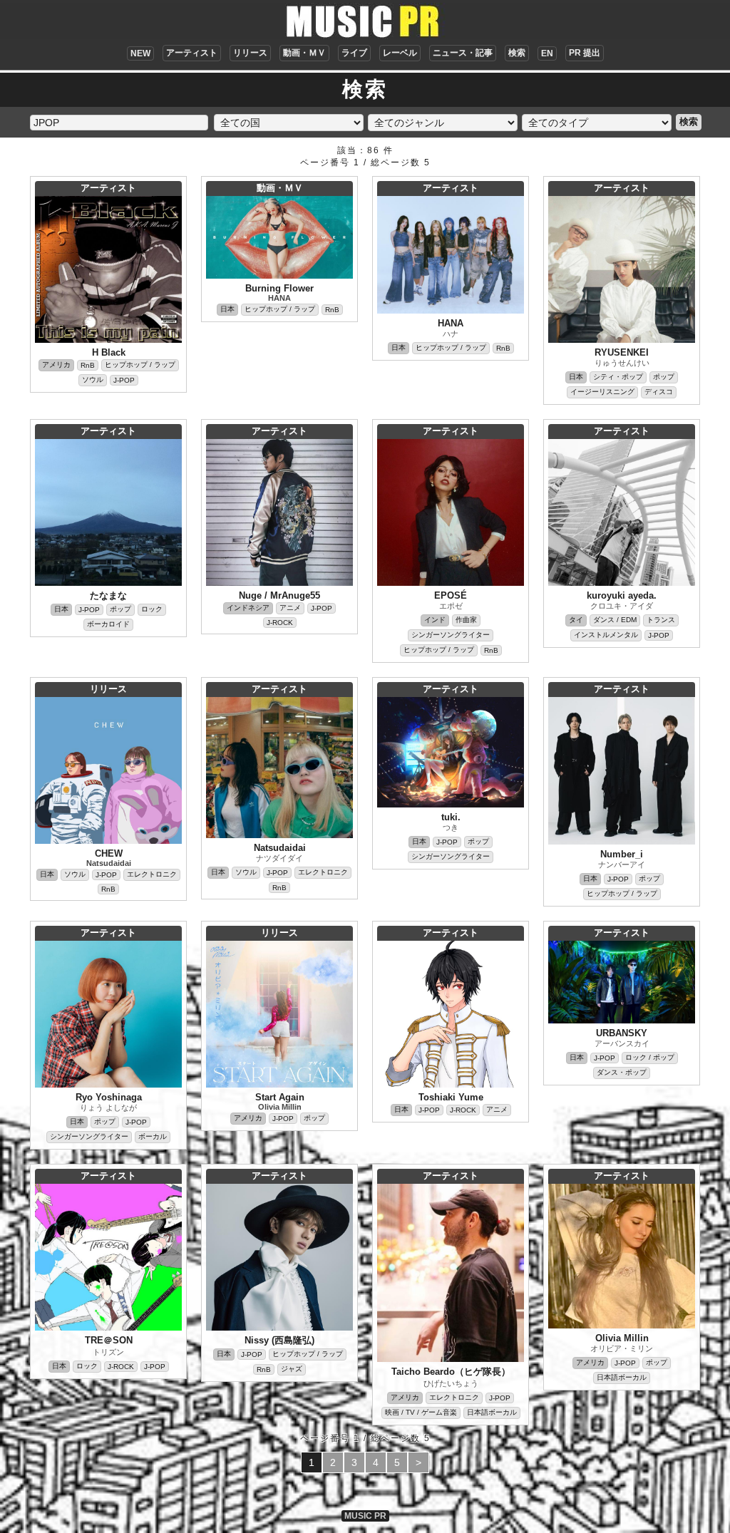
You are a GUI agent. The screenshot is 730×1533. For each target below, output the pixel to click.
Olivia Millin (280, 1107)
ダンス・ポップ (622, 1072)
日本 (227, 309)
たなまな (108, 595)
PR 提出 (584, 53)
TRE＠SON (109, 1340)
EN (547, 53)
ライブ (354, 53)
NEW (140, 53)
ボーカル (152, 1136)
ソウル (92, 379)
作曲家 (466, 620)
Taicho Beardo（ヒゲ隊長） (450, 1371)
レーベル (400, 53)
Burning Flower (279, 288)
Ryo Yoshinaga (109, 1097)
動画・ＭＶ (304, 53)
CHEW (109, 853)
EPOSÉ (450, 595)
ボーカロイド (108, 624)
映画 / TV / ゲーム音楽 (421, 1412)
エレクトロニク (152, 874)
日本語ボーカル (492, 1412)
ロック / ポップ (649, 1057)
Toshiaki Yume (450, 1097)
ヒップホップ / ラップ (140, 364)
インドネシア (248, 607)
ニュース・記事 (463, 53)
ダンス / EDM (615, 620)
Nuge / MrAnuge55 (279, 595)
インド (435, 620)
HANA (279, 298)
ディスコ (658, 392)
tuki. (451, 817)
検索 (516, 53)
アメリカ (56, 364)
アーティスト (191, 53)
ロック (152, 609)
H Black (108, 352)
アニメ (290, 607)
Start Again (279, 1097)
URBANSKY (621, 1033)
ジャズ (291, 1369)
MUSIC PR (365, 1516)
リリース (250, 53)
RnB (88, 365)
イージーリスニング (602, 392)
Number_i (621, 854)
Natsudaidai (108, 863)
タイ (576, 620)
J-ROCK (280, 622)
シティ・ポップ (618, 377)
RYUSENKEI (622, 352)
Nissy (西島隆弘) (279, 1340)
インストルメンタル (606, 635)
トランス (661, 620)
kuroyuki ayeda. (622, 595)
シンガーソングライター (450, 635)
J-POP (124, 380)
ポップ (663, 377)
